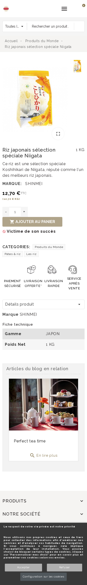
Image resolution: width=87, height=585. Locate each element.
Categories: (16, 247)
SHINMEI (34, 183)
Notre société (21, 513)
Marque (10, 314)
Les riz (31, 254)
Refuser (64, 567)
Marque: (12, 183)
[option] (35, 100)
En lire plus (43, 455)
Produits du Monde (49, 247)
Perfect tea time (30, 441)
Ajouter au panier (32, 221)
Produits (14, 500)
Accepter (23, 567)
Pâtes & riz (13, 254)
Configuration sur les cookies (43, 576)
